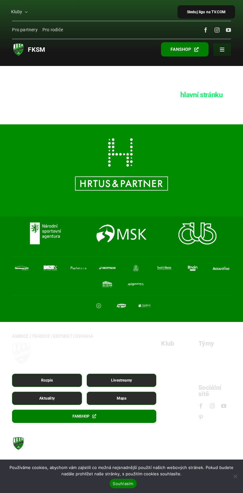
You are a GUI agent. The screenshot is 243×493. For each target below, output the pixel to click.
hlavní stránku (201, 95)
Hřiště (167, 365)
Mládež (206, 375)
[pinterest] (200, 417)
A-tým (205, 355)
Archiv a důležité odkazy (207, 453)
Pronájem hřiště (172, 377)
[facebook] (205, 30)
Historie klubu (177, 355)
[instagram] (217, 30)
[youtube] (228, 30)
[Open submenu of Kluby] (26, 12)
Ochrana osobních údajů (171, 453)
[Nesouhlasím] (235, 476)
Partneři (170, 391)
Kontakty (171, 401)
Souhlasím (123, 483)
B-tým (205, 365)
